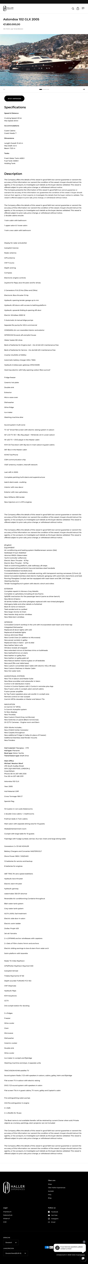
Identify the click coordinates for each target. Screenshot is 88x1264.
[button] (84, 89)
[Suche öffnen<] (73, 8)
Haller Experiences (78, 1255)
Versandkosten (18, 29)
